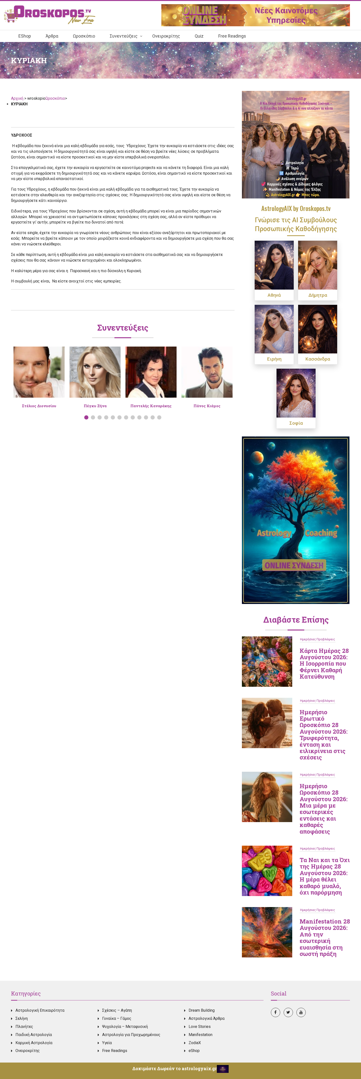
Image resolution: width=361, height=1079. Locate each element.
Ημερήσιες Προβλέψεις (317, 639)
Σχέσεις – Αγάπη (117, 1010)
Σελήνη (21, 1018)
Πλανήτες (24, 1026)
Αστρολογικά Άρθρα (206, 1018)
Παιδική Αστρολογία (33, 1034)
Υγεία (107, 1042)
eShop (194, 1050)
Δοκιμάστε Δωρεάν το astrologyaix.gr (174, 1068)
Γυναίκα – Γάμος (116, 1018)
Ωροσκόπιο (55, 98)
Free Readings (114, 1050)
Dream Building (202, 1010)
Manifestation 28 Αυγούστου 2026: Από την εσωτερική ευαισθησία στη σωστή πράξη (325, 937)
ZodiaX (195, 1042)
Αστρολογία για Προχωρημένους (131, 1034)
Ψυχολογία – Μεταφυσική (125, 1026)
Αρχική (17, 98)
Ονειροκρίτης (27, 1050)
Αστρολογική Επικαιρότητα (39, 1010)
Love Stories (200, 1026)
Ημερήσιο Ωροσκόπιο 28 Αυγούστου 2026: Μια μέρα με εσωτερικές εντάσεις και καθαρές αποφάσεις (323, 808)
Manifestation (200, 1034)
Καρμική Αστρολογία (33, 1042)
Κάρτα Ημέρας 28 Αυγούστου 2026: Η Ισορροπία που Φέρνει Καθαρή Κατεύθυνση (324, 664)
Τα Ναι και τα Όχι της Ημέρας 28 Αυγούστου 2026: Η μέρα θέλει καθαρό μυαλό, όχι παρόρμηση (325, 876)
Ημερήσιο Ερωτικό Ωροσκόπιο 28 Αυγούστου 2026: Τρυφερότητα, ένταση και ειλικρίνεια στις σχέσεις (323, 734)
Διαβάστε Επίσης (296, 619)
